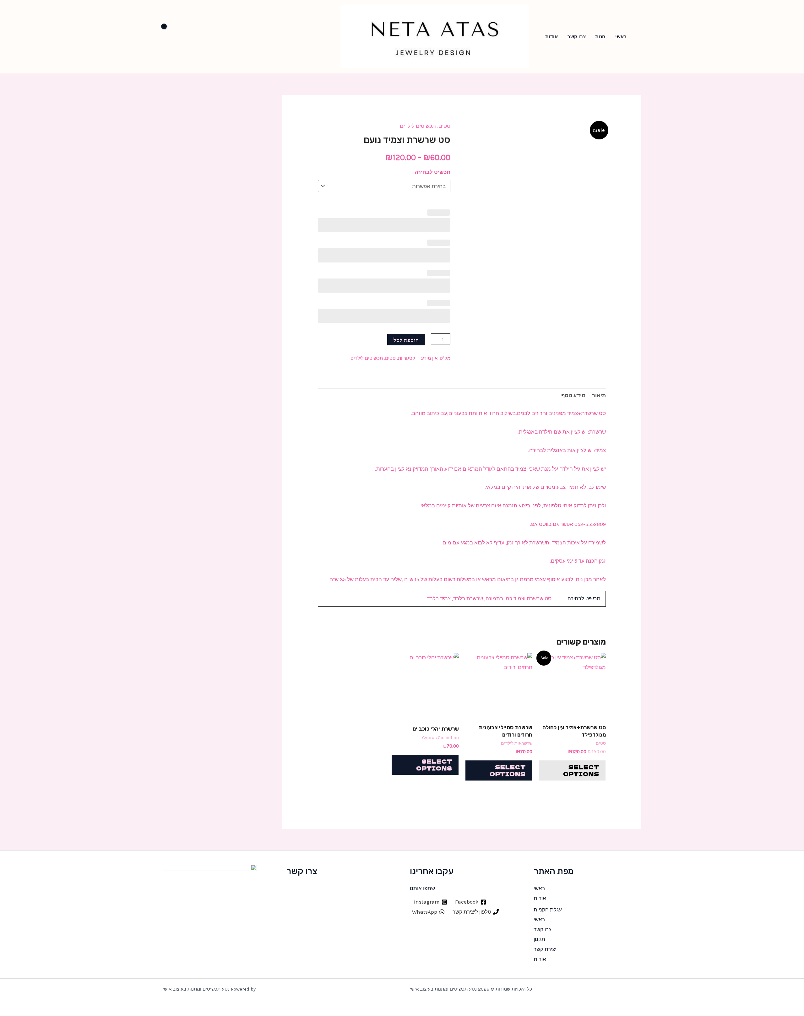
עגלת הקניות (548, 909)
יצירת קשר (545, 949)
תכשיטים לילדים (418, 126)
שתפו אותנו (422, 888)
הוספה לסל (406, 339)
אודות (551, 36)
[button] (639, 37)
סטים (444, 126)
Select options (581, 770)
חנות (600, 36)
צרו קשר (577, 36)
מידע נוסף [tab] (573, 395)
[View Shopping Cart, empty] (172, 36)
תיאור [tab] (599, 395)
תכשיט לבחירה (432, 172)
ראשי (621, 36)
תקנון (539, 939)
